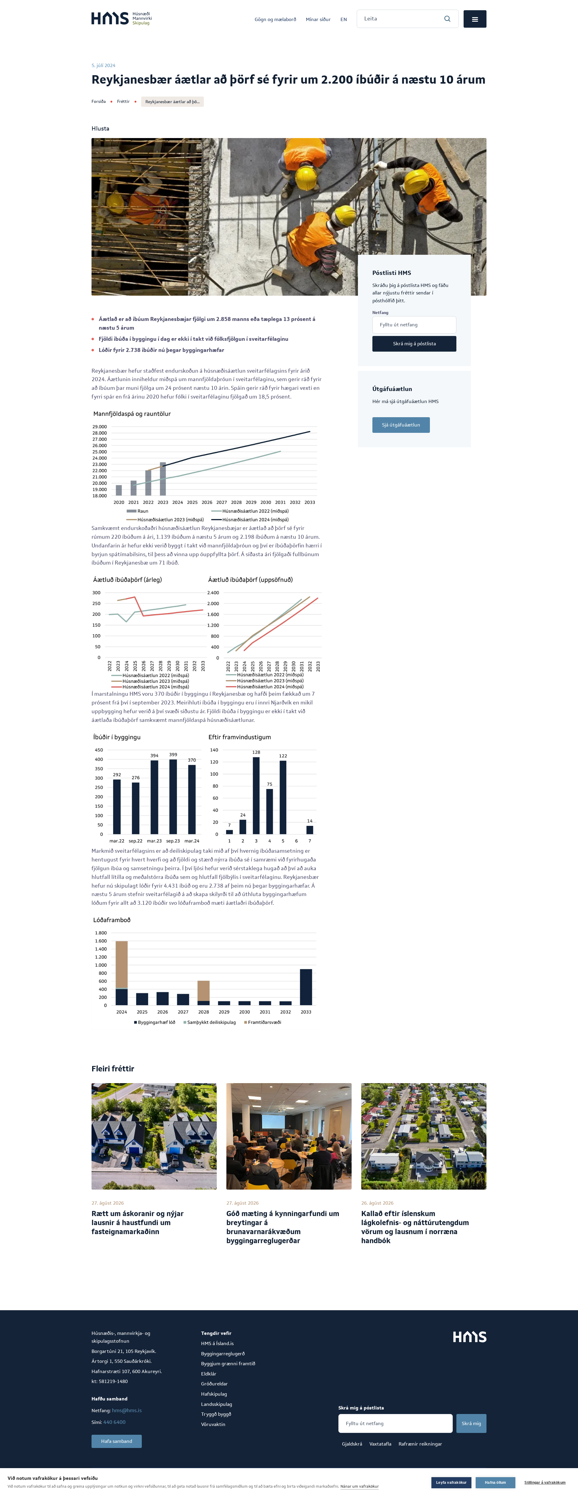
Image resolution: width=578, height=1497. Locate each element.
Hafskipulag (214, 1394)
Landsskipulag (216, 1404)
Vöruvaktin (213, 1424)
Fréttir (123, 101)
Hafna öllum (495, 1482)
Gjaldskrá (352, 1444)
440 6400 (114, 1422)
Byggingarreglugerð (223, 1354)
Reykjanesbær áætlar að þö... (172, 101)
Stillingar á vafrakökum (545, 1482)
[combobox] (408, 19)
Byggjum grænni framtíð (228, 1363)
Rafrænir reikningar (420, 1444)
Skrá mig (471, 1423)
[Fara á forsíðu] (122, 19)
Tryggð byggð (216, 1414)
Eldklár (208, 1374)
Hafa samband (116, 1441)
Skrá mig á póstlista (414, 344)
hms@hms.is (127, 1410)
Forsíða (99, 101)
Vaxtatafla (380, 1444)
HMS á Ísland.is (217, 1343)
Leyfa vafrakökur (451, 1482)
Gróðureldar (214, 1384)
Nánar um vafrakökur (359, 1486)
